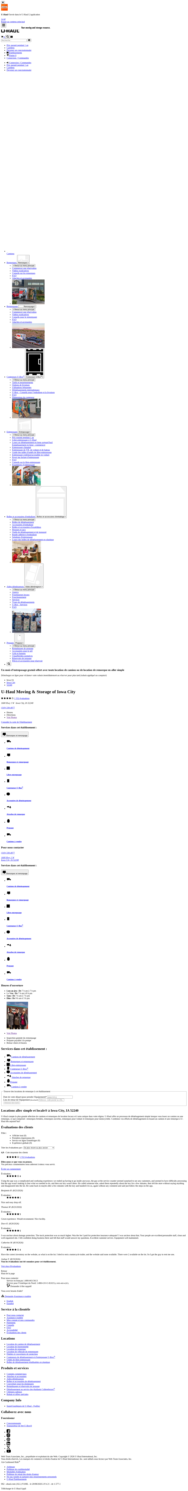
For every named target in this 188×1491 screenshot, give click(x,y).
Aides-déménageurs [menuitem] (15, 586)
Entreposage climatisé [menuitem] (21, 447)
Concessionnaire (14, 1423)
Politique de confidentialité (18, 1469)
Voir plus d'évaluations (11, 1266)
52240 (9, 685)
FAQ (9, 1327)
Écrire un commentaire (11, 1169)
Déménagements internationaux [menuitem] (25, 390)
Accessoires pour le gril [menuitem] (22, 651)
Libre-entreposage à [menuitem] (24, 440)
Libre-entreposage (14, 775)
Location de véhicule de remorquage (22, 1351)
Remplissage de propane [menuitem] (22, 648)
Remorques (23, 263)
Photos (12, 717)
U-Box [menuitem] (15, 377)
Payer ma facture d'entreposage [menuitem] (25, 457)
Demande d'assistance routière (17, 1296)
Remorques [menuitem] (12, 262)
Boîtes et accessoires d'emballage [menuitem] (21, 516)
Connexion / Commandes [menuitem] (18, 58)
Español (10, 1303)
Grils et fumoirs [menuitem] (19, 653)
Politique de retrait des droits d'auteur (23, 1474)
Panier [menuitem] (12, 55)
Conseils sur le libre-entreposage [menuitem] (26, 462)
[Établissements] (11, 37)
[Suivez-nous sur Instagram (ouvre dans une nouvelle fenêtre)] (8, 1436)
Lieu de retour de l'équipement (20, 1100)
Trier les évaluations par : (12, 1147)
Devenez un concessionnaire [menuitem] (19, 50)
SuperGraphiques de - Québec (23, 1406)
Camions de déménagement (18, 748)
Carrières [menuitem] (10, 48)
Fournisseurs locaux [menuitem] (20, 595)
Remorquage (12, 306)
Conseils (10, 1325)
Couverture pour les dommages (20, 1384)
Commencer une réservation (24, 312)
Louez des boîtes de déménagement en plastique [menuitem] (33, 539)
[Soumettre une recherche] (29, 40)
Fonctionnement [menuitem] (19, 597)
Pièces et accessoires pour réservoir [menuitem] (27, 661)
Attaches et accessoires (16, 1376)
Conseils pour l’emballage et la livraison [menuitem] (33, 392)
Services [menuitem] (15, 600)
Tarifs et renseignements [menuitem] (22, 382)
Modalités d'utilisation (16, 1472)
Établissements (17, 1479)
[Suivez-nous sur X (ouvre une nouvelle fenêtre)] (8, 1448)
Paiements (11, 1322)
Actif (3, 19)
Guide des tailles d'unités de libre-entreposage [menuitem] (32, 452)
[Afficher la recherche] (7, 37)
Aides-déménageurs (33, 587)
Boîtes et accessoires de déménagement (24, 1381)
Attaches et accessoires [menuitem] (22, 278)
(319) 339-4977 (8, 708)
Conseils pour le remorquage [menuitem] (24, 317)
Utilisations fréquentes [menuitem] (21, 387)
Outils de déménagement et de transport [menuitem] (29, 532)
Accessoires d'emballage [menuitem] (22, 525)
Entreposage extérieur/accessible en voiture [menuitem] (30, 455)
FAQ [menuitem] (14, 276)
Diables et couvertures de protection (22, 1354)
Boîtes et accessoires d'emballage (51, 517)
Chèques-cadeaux (14, 1392)
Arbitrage (11, 1467)
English (10, 1301)
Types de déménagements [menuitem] (23, 602)
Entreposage (24, 432)
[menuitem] (37, 312)
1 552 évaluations (21, 698)
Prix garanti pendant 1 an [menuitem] (17, 45)
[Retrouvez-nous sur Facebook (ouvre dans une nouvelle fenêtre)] (8, 1432)
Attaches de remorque (16, 814)
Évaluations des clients (16, 1332)
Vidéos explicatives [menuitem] (20, 271)
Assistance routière (15, 1318)
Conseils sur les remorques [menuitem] (23, 273)
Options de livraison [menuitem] (21, 385)
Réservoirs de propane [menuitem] (22, 658)
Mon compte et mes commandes (21, 1320)
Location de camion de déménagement (23, 1344)
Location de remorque (16, 1349)
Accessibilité (12, 1330)
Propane (19, 643)
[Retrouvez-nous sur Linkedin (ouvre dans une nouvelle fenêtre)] (8, 1444)
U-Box (34, 377)
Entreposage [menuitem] (12, 432)
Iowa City (11, 682)
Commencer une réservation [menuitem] (24, 268)
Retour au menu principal (24, 266)
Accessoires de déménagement (19, 800)
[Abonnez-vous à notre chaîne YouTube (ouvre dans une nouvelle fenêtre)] (9, 1452)
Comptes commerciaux (17, 1374)
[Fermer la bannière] (3, 2)
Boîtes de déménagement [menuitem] (23, 522)
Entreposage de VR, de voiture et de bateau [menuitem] (31, 450)
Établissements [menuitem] (15, 53)
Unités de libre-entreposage (18, 1360)
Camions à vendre (14, 841)
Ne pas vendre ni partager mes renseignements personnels (32, 1477)
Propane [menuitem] (10, 643)
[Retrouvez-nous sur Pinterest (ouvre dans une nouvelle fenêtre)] (8, 1440)
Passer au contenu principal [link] (13, 22)
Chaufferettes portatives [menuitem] (22, 656)
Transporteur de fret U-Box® (19, 1426)
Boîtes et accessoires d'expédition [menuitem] (26, 527)
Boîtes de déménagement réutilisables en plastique (28, 1362)
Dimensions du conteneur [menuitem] (23, 397)
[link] (32, 31)
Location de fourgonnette (17, 1346)
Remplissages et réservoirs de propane (23, 1386)
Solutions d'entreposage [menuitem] (22, 537)
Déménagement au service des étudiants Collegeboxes (31, 1389)
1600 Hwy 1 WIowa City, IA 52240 (10, 858)
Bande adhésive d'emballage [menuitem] (24, 534)
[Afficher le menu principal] (3, 25)
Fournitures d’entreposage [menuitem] (23, 465)
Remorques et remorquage (16, 736)
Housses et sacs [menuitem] (19, 530)
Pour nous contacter (15, 1315)
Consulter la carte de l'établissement (16, 722)
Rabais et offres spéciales (17, 1394)
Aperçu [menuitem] (15, 592)
